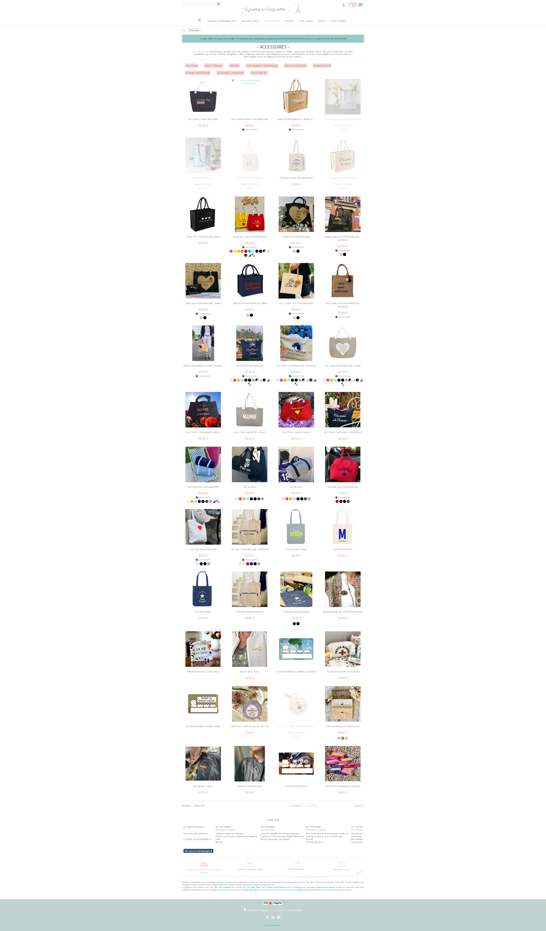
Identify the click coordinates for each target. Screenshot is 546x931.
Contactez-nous (272, 925)
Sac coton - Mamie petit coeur (249, 432)
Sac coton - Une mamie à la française (343, 432)
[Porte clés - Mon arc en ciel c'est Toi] (250, 704)
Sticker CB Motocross (296, 786)
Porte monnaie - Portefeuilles (262, 65)
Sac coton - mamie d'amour (296, 432)
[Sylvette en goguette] (273, 9)
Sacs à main (191, 65)
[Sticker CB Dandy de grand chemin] (203, 704)
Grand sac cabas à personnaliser (249, 236)
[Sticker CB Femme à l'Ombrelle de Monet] (296, 649)
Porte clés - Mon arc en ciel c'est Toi (250, 726)
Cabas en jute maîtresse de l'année (249, 303)
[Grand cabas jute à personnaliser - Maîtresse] (343, 214)
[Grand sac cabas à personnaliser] (250, 214)
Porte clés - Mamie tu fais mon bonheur (296, 726)
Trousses (234, 65)
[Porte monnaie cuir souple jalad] (343, 704)
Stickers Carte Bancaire (198, 73)
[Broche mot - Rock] (250, 649)
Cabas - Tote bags (213, 65)
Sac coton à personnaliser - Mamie (343, 365)
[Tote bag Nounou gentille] (250, 155)
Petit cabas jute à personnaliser (296, 303)
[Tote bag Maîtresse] (343, 527)
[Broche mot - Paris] (203, 763)
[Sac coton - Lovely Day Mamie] (203, 96)
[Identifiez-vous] (343, 5)
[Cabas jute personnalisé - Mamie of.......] (296, 96)
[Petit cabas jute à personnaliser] (296, 281)
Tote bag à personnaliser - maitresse (250, 549)
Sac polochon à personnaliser (203, 487)
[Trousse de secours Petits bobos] (343, 649)
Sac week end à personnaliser (343, 487)
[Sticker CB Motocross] (296, 763)
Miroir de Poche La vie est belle (203, 671)
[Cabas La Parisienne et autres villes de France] (203, 343)
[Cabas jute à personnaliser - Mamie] (203, 281)
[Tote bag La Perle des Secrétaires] (296, 155)
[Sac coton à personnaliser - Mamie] (343, 343)
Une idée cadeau (200, 51)
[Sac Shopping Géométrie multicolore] (343, 96)
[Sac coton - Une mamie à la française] (343, 409)
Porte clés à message (295, 65)
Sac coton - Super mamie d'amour (203, 432)
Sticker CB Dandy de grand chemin (203, 726)
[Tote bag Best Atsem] (296, 527)
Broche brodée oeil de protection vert (342, 611)
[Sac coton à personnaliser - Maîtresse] (296, 343)
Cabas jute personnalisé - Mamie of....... (296, 119)
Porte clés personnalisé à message (342, 786)
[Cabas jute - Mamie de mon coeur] (203, 214)
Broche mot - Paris (203, 786)
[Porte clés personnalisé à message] (343, 763)
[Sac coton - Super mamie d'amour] (203, 409)
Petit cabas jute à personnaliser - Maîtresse (342, 305)
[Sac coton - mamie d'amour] (296, 409)
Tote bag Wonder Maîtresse (249, 611)
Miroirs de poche (322, 65)
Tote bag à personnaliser (203, 549)
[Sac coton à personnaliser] (250, 343)
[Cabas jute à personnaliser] (296, 214)
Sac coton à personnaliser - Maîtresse (296, 365)
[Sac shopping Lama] (203, 155)
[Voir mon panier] (352, 5)
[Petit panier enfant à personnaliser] (250, 96)
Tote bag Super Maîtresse (296, 611)
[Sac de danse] (250, 464)
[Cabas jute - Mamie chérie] (343, 155)
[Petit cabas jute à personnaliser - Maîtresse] (343, 281)
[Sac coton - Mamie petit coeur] (250, 409)
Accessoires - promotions (230, 73)
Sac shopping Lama (203, 178)
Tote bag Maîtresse (342, 549)
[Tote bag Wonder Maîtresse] (250, 589)
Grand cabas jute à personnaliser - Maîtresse (343, 238)
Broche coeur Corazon (249, 786)
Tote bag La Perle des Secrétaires (296, 178)
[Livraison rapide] (204, 863)
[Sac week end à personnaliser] (343, 464)
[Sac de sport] (296, 464)
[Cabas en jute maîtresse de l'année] (250, 281)
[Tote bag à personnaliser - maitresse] (250, 527)
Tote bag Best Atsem (296, 549)
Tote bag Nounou (203, 611)
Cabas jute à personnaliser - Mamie (203, 303)
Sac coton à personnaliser (249, 365)
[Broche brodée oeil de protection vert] (343, 589)
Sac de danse (249, 487)
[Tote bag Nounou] (203, 589)
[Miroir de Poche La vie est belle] (203, 649)
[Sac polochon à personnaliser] (203, 464)
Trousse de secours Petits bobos (343, 671)
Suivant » (358, 805)
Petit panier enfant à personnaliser (249, 119)
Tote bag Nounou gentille (250, 178)
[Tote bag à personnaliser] (203, 527)
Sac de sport (296, 487)
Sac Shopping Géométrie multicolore (342, 119)
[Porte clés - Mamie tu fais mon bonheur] (296, 704)
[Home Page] (183, 30)
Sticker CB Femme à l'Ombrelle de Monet (296, 671)
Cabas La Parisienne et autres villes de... (203, 365)
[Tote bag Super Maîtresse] (296, 589)
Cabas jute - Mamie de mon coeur (203, 236)
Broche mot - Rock (249, 671)
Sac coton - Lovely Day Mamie (203, 119)
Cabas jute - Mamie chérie (343, 178)
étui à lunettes (259, 73)
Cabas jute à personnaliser (296, 236)
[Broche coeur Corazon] (250, 763)
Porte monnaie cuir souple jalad (342, 726)
